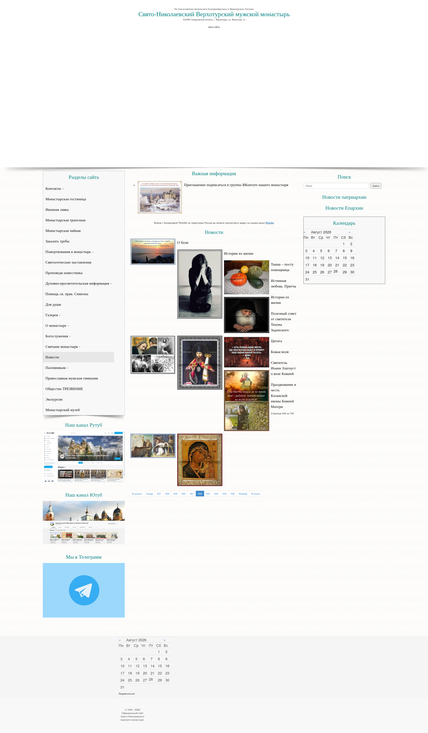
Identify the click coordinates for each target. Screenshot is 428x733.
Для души (53, 304)
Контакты (53, 188)
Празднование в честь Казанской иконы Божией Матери (283, 395)
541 (192, 493)
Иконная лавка (57, 209)
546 (233, 493)
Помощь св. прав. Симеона (66, 294)
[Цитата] (246, 352)
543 (208, 493)
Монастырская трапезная (65, 220)
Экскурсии (54, 399)
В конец (255, 493)
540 (184, 493)
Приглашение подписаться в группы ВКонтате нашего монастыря (236, 185)
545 (225, 493)
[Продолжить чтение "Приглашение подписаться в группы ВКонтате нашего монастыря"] (217, 180)
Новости (52, 357)
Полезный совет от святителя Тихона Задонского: (283, 321)
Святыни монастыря (62, 346)
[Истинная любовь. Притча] (246, 314)
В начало (137, 493)
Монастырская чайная (63, 231)
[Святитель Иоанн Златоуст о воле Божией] (153, 445)
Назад (149, 493)
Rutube (270, 222)
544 (216, 493)
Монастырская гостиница (65, 199)
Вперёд (243, 493)
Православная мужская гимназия (71, 378)
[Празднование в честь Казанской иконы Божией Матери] (199, 459)
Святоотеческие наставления (68, 262)
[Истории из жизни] (199, 283)
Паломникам (56, 368)
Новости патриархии (344, 197)
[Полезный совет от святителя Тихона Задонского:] (199, 362)
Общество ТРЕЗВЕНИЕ (64, 389)
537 (159, 493)
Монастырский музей (62, 410)
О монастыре (56, 325)
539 (175, 493)
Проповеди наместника (64, 273)
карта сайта (214, 26)
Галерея (52, 315)
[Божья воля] (246, 400)
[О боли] (153, 251)
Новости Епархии (344, 208)
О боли (182, 242)
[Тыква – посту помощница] (246, 277)
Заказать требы (57, 241)
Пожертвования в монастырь (68, 252)
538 (167, 493)
